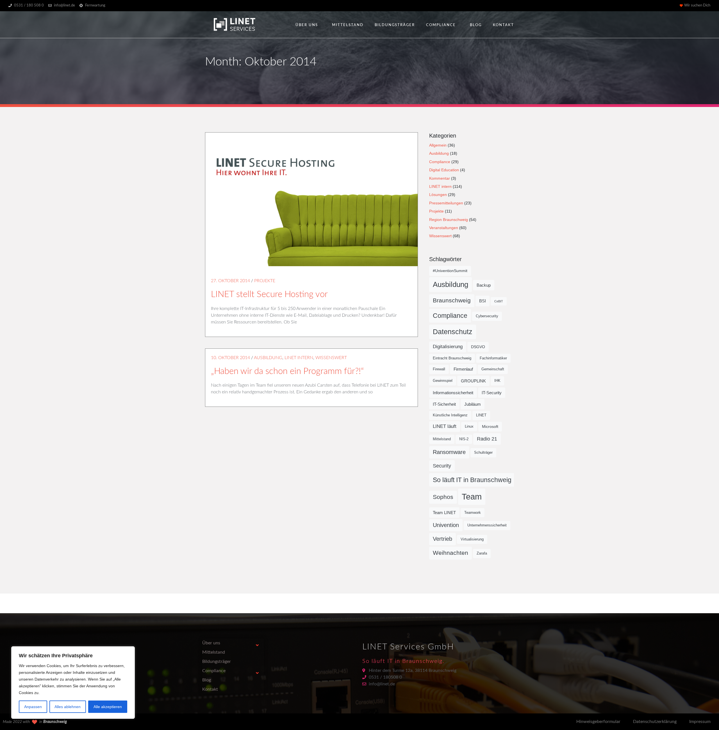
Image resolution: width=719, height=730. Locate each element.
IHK (497, 381)
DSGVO (478, 347)
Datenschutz (452, 332)
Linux (469, 426)
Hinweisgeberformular (598, 721)
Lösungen (438, 194)
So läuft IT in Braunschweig (472, 479)
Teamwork (472, 513)
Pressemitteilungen (446, 203)
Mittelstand (347, 25)
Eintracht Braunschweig (452, 358)
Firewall (439, 369)
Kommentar (439, 178)
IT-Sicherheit (444, 404)
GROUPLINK (473, 380)
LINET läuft (444, 426)
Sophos (443, 497)
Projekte (264, 281)
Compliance (441, 25)
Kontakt (503, 25)
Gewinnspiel (442, 381)
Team (472, 496)
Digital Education (444, 170)
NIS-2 (463, 439)
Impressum (700, 721)
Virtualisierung (472, 539)
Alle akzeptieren (108, 706)
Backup (484, 285)
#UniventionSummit (450, 270)
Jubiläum (472, 404)
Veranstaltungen (443, 227)
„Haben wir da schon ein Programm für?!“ (287, 371)
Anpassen (33, 706)
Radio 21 (487, 439)
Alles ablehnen (67, 706)
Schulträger (483, 453)
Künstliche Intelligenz (450, 415)
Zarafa (482, 553)
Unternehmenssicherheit (487, 525)
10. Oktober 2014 (230, 357)
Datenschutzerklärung (655, 721)
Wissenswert (331, 357)
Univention (446, 525)
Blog (476, 25)
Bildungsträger (395, 25)
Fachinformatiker (493, 358)
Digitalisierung (448, 346)
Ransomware (449, 452)
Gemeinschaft (492, 369)
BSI (482, 300)
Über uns (306, 25)
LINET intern (299, 357)
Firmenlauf (463, 369)
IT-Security (492, 392)
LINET (481, 415)
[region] (73, 682)
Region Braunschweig (448, 219)
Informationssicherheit (453, 392)
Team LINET (444, 512)
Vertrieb (442, 539)
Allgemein (438, 145)
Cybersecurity (487, 316)
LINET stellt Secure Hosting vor (269, 294)
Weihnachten (450, 552)
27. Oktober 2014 (230, 281)
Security (442, 466)
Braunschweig (452, 300)
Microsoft (490, 426)
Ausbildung (268, 357)
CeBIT (498, 301)
